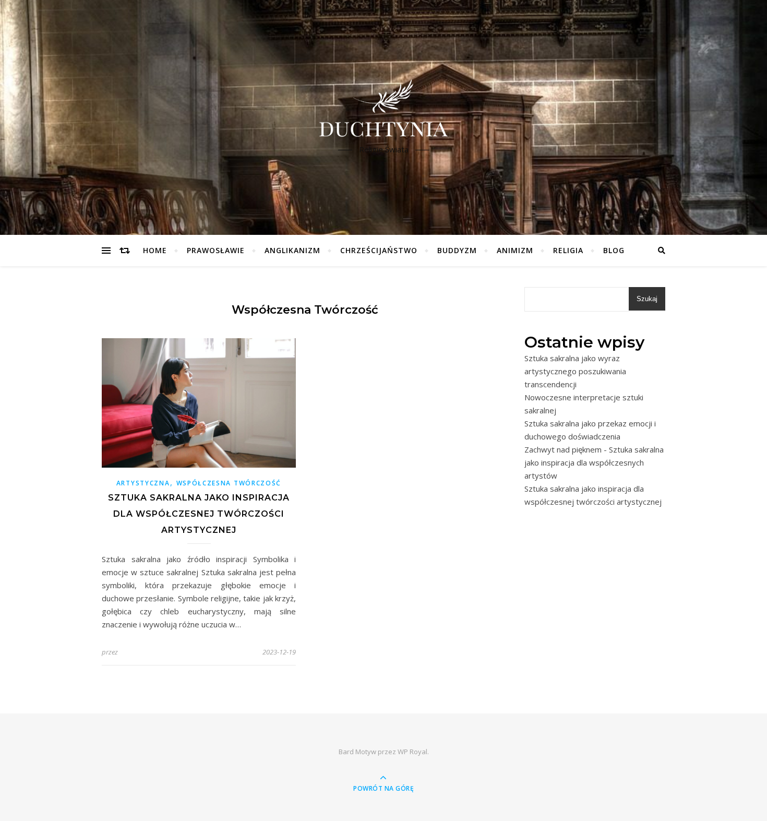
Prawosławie (216, 250)
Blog (614, 250)
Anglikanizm (292, 250)
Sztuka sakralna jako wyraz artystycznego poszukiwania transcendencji (575, 371)
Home (155, 250)
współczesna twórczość (229, 483)
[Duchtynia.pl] (383, 108)
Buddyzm (457, 250)
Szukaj (647, 299)
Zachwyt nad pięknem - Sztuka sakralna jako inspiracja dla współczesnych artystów (594, 462)
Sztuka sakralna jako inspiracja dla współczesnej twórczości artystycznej (199, 514)
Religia (568, 250)
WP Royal (412, 751)
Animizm (515, 250)
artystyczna (143, 483)
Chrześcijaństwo (378, 250)
